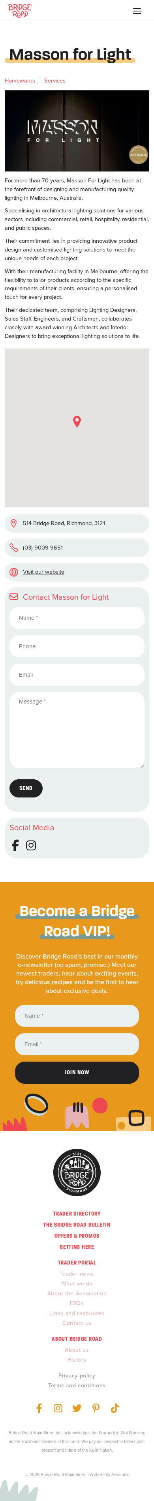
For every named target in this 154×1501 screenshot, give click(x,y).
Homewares (20, 80)
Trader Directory (77, 1213)
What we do (77, 1284)
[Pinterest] (96, 1408)
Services (55, 80)
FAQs (77, 1303)
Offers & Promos (77, 1236)
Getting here (77, 1247)
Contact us (77, 1323)
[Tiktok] (115, 1408)
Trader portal (77, 1262)
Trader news (77, 1274)
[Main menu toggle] (137, 11)
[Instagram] (58, 1408)
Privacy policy (77, 1376)
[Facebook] (39, 1408)
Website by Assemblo (110, 1474)
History (77, 1360)
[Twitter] (77, 1408)
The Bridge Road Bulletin (77, 1224)
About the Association (77, 1293)
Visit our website (43, 571)
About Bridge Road (77, 1339)
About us (77, 1350)
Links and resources (76, 1313)
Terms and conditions (77, 1385)
